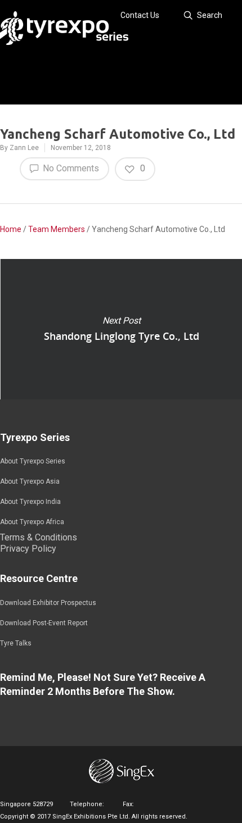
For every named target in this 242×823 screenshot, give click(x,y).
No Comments (70, 168)
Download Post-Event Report (44, 623)
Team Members (56, 229)
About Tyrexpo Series (32, 461)
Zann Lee (24, 148)
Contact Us (139, 15)
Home (10, 229)
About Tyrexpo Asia (30, 481)
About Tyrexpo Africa (32, 522)
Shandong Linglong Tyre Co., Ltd (121, 329)
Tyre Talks (16, 643)
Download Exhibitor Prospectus (48, 603)
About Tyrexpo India (30, 502)
